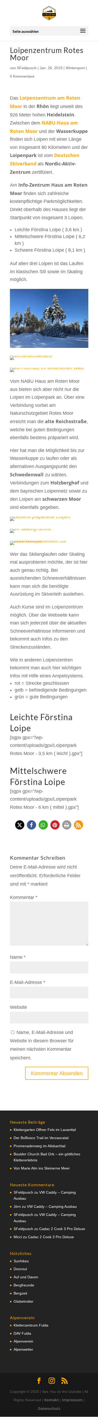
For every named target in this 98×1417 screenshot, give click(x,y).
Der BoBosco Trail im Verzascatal (41, 1138)
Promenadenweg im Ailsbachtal (39, 1146)
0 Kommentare (22, 76)
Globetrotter (23, 1301)
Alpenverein (23, 1341)
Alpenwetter (23, 1349)
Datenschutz (49, 1408)
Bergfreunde (24, 1285)
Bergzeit (20, 1293)
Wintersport (75, 68)
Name (18, 957)
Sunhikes (21, 1261)
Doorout (20, 1269)
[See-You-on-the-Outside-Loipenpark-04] (40, 521)
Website (18, 1007)
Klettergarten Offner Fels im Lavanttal (45, 1130)
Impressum (72, 1399)
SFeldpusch (27, 68)
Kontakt (51, 1399)
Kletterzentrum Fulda (31, 1325)
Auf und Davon (26, 1277)
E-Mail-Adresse (27, 982)
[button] (19, 824)
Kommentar (23, 897)
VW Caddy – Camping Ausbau (52, 1206)
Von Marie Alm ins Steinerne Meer (42, 1168)
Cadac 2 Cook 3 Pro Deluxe (62, 1229)
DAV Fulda (22, 1333)
